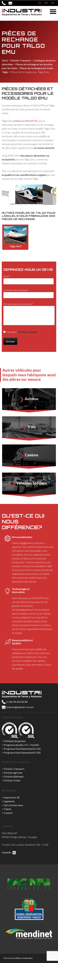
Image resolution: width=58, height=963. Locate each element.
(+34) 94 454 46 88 (17, 701)
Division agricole (13, 772)
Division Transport (20, 60)
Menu (53, 11)
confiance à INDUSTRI (24, 120)
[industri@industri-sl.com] (11, 3)
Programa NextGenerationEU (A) (22, 748)
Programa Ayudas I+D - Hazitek (21, 744)
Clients (7, 808)
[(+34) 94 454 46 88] (5, 3)
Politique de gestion (15, 740)
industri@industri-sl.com (20, 707)
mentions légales (27, 331)
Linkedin (7, 852)
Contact (8, 812)
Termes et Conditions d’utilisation (18, 958)
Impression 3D (12, 797)
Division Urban (12, 780)
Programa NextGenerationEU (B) (22, 752)
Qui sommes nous (13, 805)
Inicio (5, 60)
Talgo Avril (15, 246)
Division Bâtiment (14, 776)
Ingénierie (9, 801)
